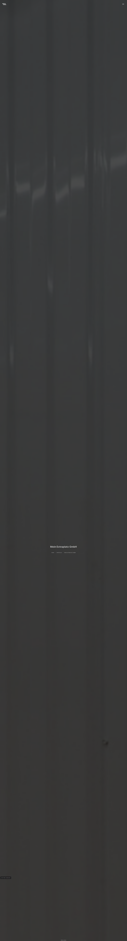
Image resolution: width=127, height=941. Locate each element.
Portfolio (59, 553)
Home (52, 553)
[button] (123, 4)
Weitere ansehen (5, 877)
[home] (4, 4)
